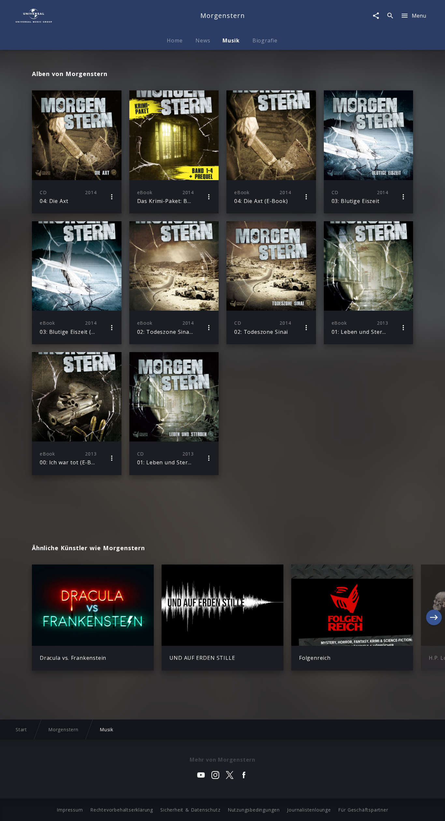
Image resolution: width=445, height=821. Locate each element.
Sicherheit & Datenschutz (190, 810)
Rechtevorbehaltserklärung (121, 810)
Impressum (70, 810)
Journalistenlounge (309, 810)
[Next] (434, 617)
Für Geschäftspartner (363, 810)
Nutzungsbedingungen (254, 810)
